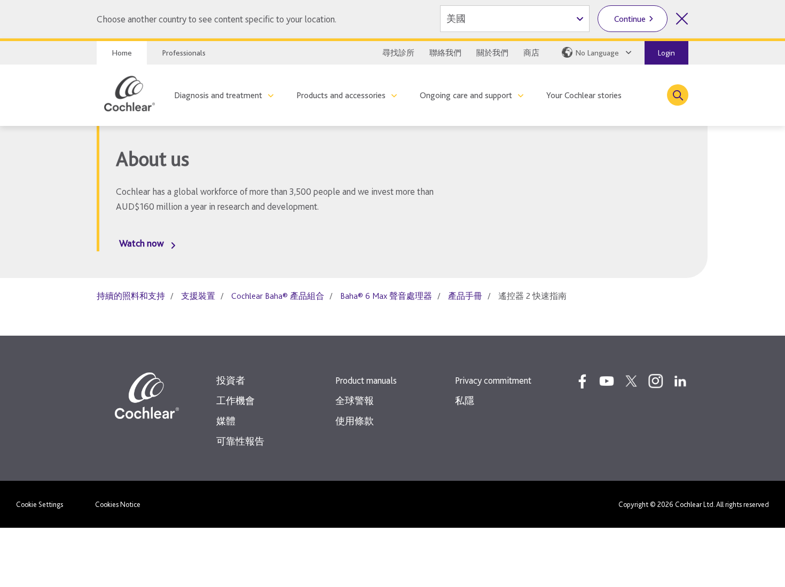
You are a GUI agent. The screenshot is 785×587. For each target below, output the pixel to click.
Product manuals (366, 380)
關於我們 (492, 53)
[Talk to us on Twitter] (631, 381)
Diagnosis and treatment (218, 95)
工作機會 (235, 400)
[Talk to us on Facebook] (582, 381)
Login (666, 53)
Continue (630, 19)
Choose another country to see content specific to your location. (216, 19)
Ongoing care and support (466, 95)
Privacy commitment (493, 380)
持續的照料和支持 (131, 296)
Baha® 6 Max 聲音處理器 (386, 296)
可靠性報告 (240, 441)
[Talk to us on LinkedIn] (680, 381)
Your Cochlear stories (584, 95)
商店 (531, 53)
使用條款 (354, 420)
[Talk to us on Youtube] (607, 381)
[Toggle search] (677, 95)
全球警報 (354, 400)
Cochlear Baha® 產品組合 (277, 296)
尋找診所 (398, 53)
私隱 (464, 400)
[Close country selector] (682, 18)
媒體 (226, 420)
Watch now (141, 243)
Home (122, 53)
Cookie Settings (39, 504)
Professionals (184, 53)
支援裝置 (198, 296)
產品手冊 (465, 296)
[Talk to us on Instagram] (656, 381)
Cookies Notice (117, 504)
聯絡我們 (445, 53)
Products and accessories (341, 95)
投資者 (230, 380)
